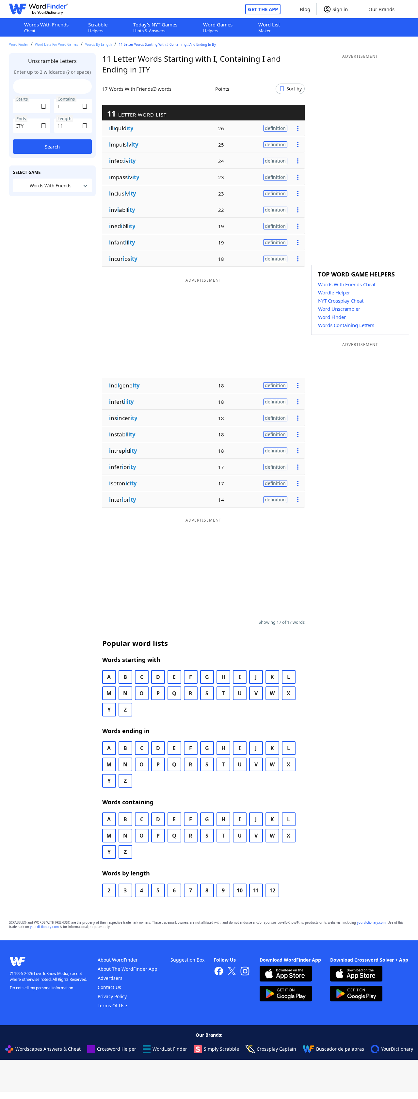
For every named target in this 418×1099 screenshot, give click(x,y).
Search (52, 146)
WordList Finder (170, 1049)
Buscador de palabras (340, 1049)
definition (275, 128)
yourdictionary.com (371, 922)
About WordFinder (118, 960)
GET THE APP (263, 9)
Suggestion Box (187, 960)
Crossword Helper (116, 1049)
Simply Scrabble (221, 1049)
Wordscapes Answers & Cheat (48, 1049)
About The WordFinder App (127, 969)
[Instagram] (245, 972)
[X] (232, 972)
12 (272, 890)
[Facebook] (219, 972)
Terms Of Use (112, 1005)
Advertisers (110, 978)
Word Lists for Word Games (56, 44)
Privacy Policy (112, 996)
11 (256, 890)
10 (240, 890)
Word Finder (18, 44)
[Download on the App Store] (286, 974)
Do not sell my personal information (41, 988)
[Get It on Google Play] (286, 994)
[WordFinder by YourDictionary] (38, 9)
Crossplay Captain (276, 1049)
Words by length (98, 44)
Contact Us (109, 987)
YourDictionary (397, 1049)
